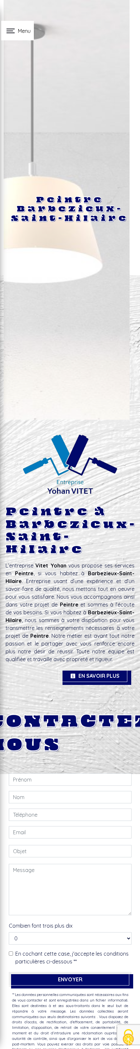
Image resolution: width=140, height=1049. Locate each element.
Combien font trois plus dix (41, 925)
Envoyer (70, 979)
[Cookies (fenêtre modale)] (128, 1038)
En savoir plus (98, 676)
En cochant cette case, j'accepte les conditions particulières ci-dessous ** (72, 957)
